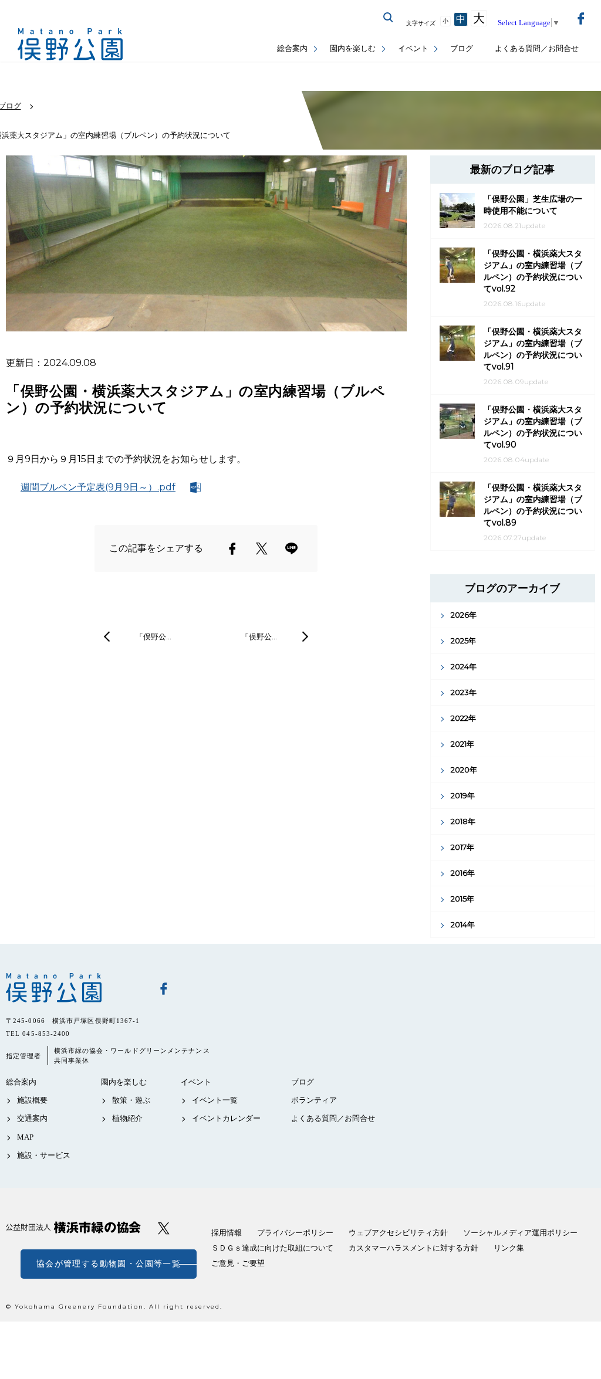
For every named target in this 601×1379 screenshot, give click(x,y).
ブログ (461, 48)
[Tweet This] (262, 548)
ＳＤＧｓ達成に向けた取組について (272, 1248)
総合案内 (292, 48)
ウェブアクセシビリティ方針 (398, 1232)
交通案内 (32, 1118)
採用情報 (226, 1232)
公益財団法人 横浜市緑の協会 (73, 1227)
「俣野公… (153, 636)
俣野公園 (73, 987)
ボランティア (314, 1100)
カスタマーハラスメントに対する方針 (413, 1248)
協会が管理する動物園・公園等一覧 (108, 1263)
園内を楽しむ (353, 48)
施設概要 (32, 1100)
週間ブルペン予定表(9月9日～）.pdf (98, 487)
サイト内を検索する (388, 17)
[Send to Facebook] (232, 548)
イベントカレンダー (226, 1118)
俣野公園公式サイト (70, 44)
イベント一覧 (215, 1100)
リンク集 (509, 1248)
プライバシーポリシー (295, 1232)
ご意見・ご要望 (238, 1263)
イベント (413, 48)
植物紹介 (127, 1118)
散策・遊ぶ (131, 1100)
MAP (25, 1137)
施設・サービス (43, 1155)
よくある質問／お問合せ (537, 48)
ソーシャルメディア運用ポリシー (520, 1232)
